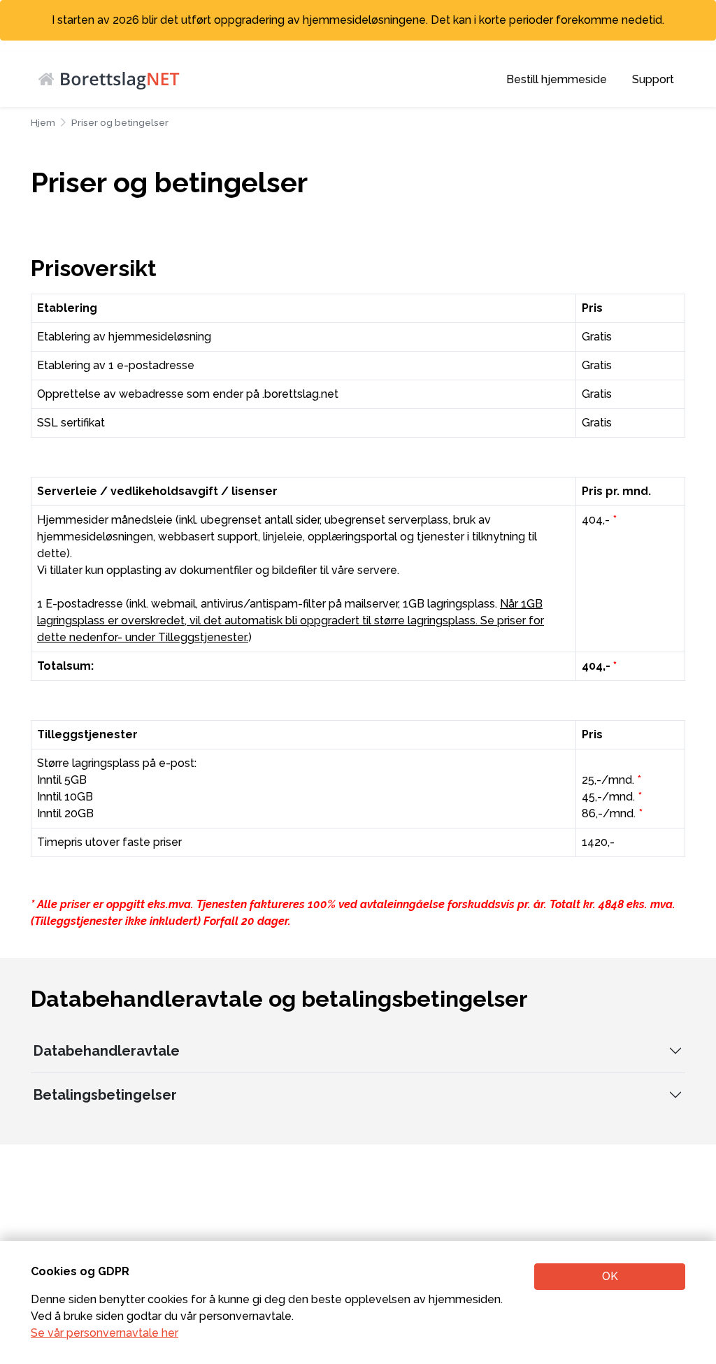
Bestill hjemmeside (556, 79)
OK (610, 1276)
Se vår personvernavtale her (104, 1333)
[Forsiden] (115, 78)
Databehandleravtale (107, 1050)
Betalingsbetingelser (105, 1094)
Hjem (43, 122)
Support (653, 79)
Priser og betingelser (120, 122)
